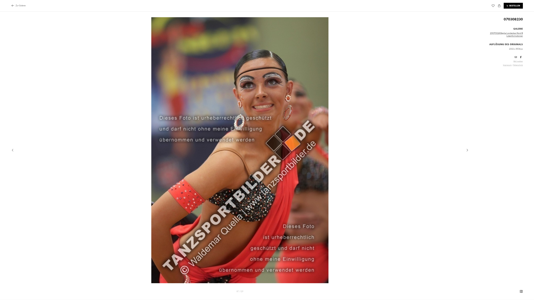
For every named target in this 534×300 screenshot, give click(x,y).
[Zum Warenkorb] (499, 6)
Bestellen (514, 6)
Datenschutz (518, 65)
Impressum (507, 65)
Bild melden (518, 61)
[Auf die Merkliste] (493, 6)
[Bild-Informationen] (521, 291)
